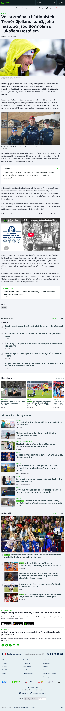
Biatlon (3, 13)
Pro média (26, 660)
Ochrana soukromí (23, 707)
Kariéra (45, 670)
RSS (62, 707)
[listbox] (35, 698)
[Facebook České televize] (51, 654)
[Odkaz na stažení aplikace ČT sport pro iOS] (6, 623)
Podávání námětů (28, 673)
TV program (5, 660)
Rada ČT (4, 670)
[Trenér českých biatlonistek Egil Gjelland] (32, 57)
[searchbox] (44, 2)
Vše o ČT (25, 677)
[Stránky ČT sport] (16, 682)
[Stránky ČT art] (50, 682)
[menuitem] (3, 8)
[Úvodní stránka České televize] (11, 654)
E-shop (4, 673)
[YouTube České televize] (54, 654)
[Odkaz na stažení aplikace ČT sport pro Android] (18, 623)
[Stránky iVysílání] (29, 682)
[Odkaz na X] (10, 645)
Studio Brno (46, 663)
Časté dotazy (6, 677)
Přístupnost (33, 707)
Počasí (25, 670)
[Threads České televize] (61, 654)
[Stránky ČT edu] (60, 682)
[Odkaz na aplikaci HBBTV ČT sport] (29, 623)
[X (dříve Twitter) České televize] (58, 654)
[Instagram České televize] (48, 654)
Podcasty (46, 666)
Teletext (4, 666)
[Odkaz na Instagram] (2, 645)
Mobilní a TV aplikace (49, 673)
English (15, 707)
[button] (30, 128)
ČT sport (3, 35)
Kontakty (46, 677)
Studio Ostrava (27, 666)
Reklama (4, 663)
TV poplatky (26, 663)
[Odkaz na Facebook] (6, 645)
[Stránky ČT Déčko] (40, 682)
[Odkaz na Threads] (18, 645)
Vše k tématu (60, 378)
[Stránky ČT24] (4, 682)
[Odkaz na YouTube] (14, 645)
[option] (27, 699)
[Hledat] (54, 2)
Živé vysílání (46, 660)
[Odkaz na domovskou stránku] (8, 3)
